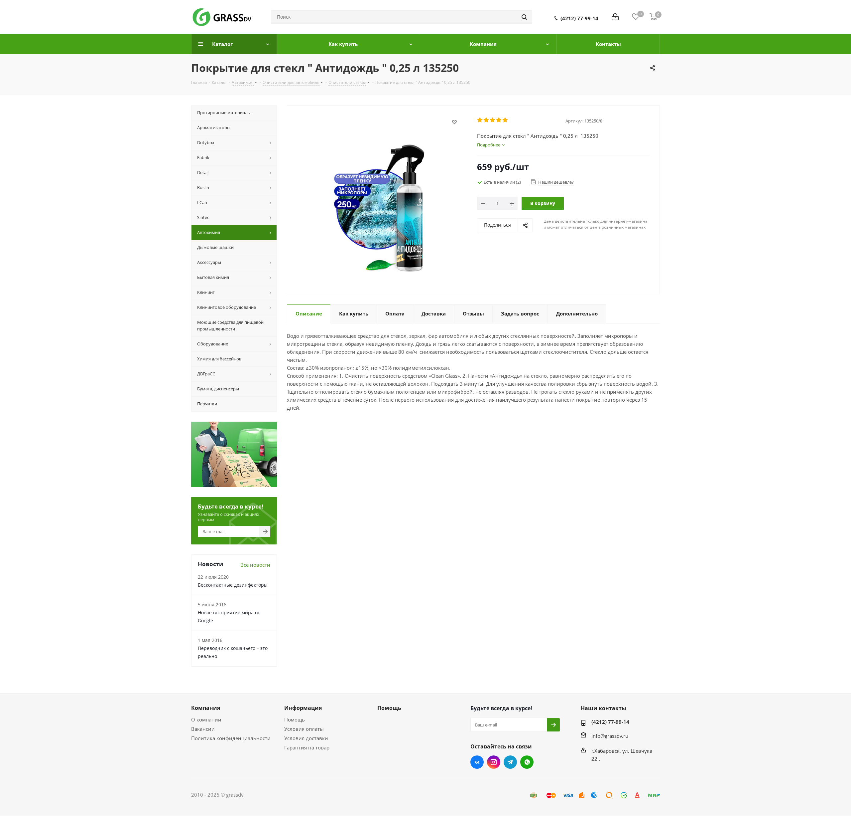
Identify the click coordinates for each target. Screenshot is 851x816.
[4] (499, 120)
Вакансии (203, 728)
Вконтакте (477, 762)
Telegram (510, 762)
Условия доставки (306, 738)
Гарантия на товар (306, 747)
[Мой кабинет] (615, 17)
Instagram (493, 762)
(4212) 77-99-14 (579, 18)
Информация (303, 708)
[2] (486, 120)
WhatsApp (527, 762)
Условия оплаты (304, 728)
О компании (206, 719)
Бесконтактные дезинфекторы (233, 585)
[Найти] (524, 17)
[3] (493, 120)
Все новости (255, 564)
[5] (505, 120)
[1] (480, 120)
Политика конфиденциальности (231, 738)
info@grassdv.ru (609, 735)
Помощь (294, 719)
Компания (205, 708)
